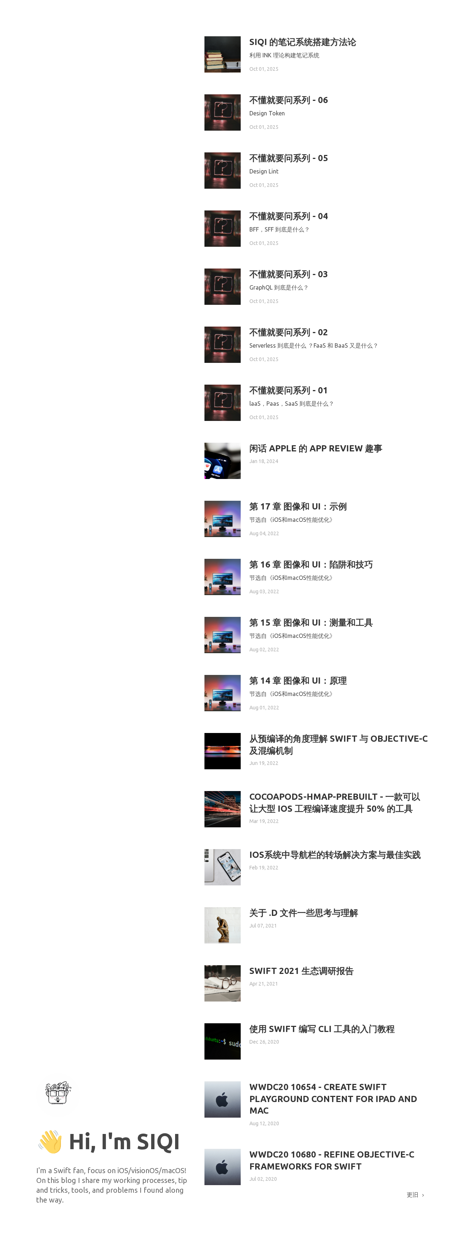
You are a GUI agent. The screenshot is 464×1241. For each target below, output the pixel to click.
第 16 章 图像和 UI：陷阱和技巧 (311, 564)
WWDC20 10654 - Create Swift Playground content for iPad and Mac (333, 1098)
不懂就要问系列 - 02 (288, 332)
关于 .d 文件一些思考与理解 (303, 913)
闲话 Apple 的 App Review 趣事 (315, 448)
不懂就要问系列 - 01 (288, 390)
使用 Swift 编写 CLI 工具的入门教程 (322, 1029)
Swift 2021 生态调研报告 (301, 971)
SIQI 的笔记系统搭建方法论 (302, 42)
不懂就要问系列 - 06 (288, 100)
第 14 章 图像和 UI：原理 (298, 680)
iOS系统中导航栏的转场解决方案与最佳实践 (335, 855)
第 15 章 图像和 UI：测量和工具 (311, 622)
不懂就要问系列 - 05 (288, 158)
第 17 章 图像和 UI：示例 (298, 506)
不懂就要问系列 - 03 (288, 274)
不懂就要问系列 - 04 (288, 216)
